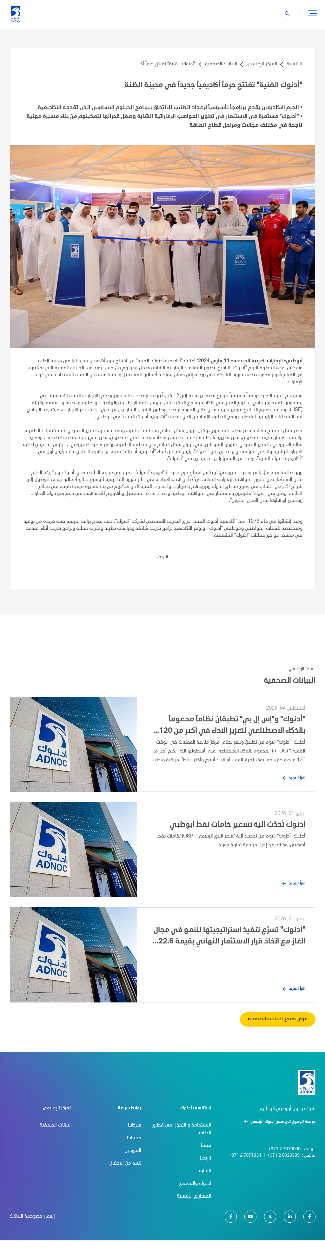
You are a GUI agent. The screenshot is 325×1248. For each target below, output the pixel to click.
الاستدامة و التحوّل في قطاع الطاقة (181, 1129)
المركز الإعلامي (262, 64)
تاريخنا (205, 1158)
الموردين (133, 1150)
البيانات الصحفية (221, 64)
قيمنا (206, 1145)
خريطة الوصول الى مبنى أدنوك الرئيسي (282, 1122)
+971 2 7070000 (284, 1149)
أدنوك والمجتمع (195, 1183)
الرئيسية (294, 64)
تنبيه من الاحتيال (125, 1163)
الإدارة (205, 1171)
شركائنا (134, 1125)
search (287, 13)
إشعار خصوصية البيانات (32, 1216)
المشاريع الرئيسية (194, 1196)
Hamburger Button (312, 13)
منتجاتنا (134, 1138)
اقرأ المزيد (297, 778)
